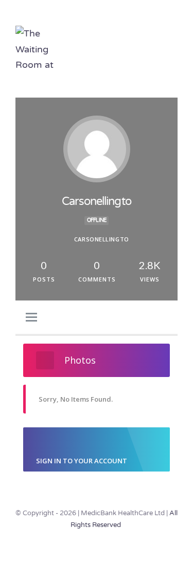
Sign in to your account (81, 460)
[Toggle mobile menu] (173, 42)
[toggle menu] (31, 318)
